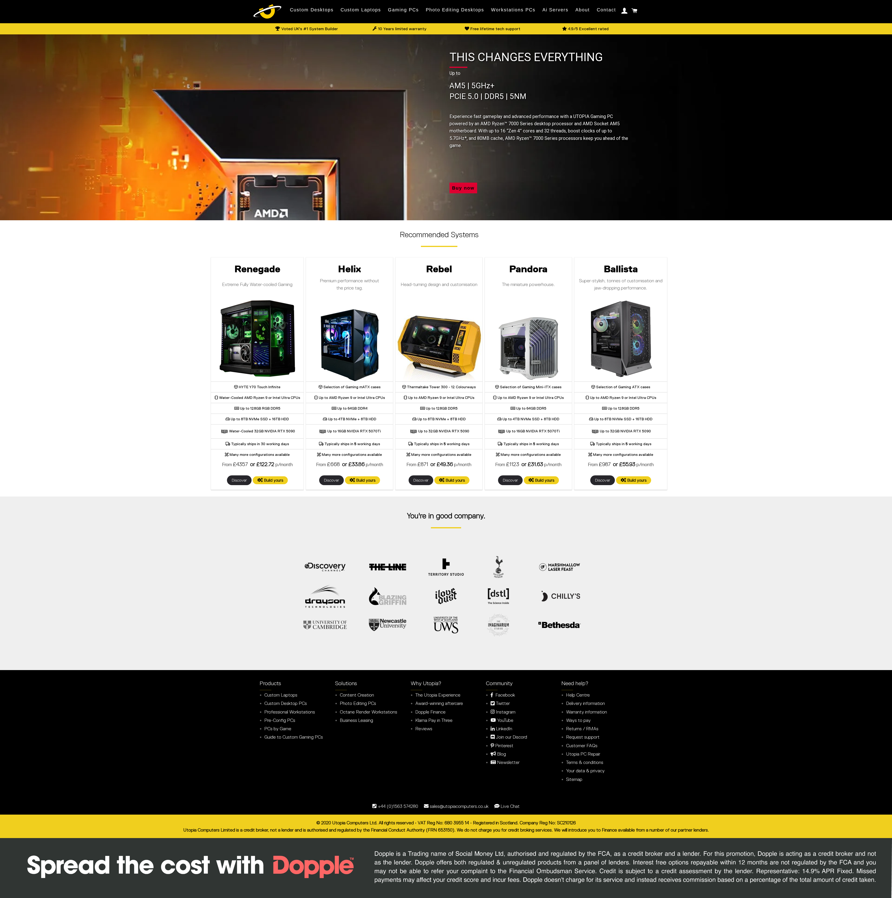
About (582, 9)
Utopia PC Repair (583, 754)
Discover (239, 480)
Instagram (505, 711)
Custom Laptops (361, 9)
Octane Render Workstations (368, 711)
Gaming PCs (403, 9)
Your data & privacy (585, 770)
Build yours (273, 480)
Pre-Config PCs (279, 720)
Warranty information (586, 711)
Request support (583, 737)
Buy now (463, 188)
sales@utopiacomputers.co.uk (459, 806)
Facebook (504, 694)
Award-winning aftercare (439, 703)
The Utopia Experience (437, 694)
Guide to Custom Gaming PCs (293, 737)
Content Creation (357, 694)
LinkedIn (503, 728)
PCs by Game (277, 728)
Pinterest (503, 745)
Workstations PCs (513, 9)
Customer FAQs (581, 745)
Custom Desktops (312, 9)
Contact (606, 9)
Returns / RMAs (582, 728)
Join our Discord (511, 737)
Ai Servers (555, 9)
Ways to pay (578, 720)
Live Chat (510, 806)
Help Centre (578, 694)
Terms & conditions (584, 762)
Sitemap (574, 779)
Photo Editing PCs (358, 703)
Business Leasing (356, 720)
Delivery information (585, 703)
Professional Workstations (289, 711)
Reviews (423, 728)
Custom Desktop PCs (285, 703)
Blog (501, 754)
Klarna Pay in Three (434, 720)
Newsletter (508, 762)
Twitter (502, 703)
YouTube (504, 720)
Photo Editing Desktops (455, 9)
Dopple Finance (430, 711)
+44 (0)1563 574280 (398, 806)
